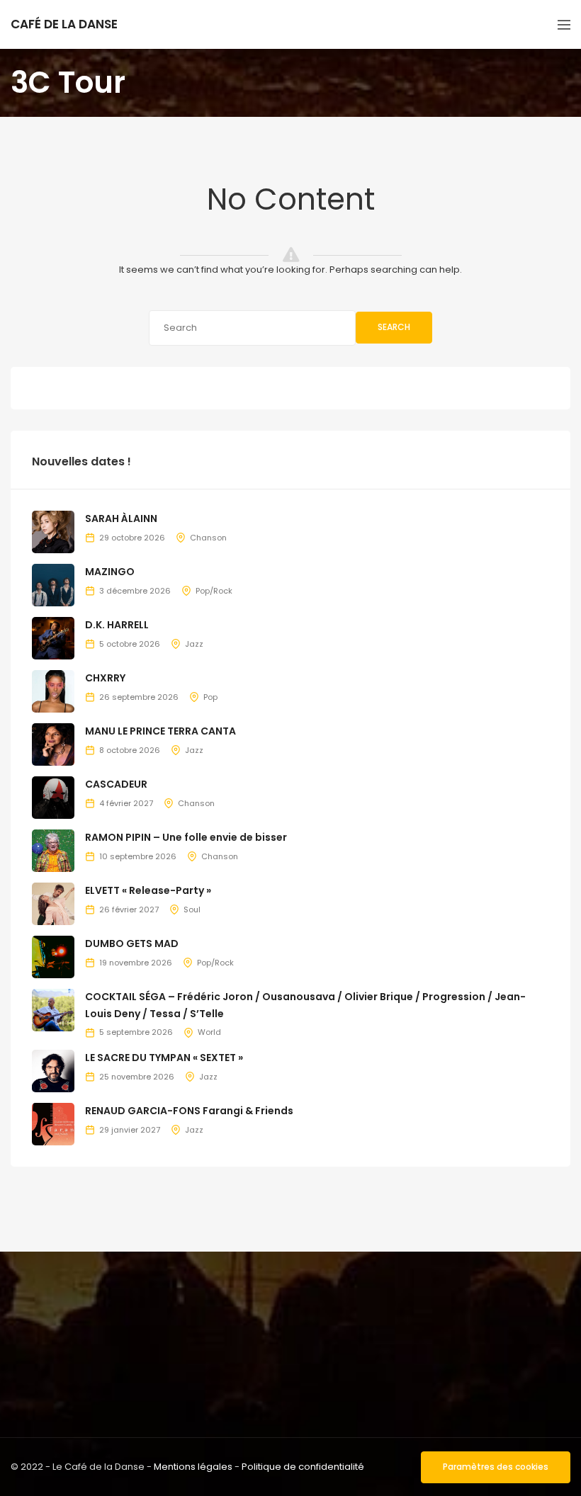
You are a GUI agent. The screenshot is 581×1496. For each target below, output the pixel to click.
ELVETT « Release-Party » (148, 890)
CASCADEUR (116, 784)
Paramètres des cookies (495, 1467)
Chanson (208, 537)
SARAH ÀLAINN (121, 518)
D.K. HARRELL (117, 625)
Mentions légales (193, 1466)
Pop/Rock (214, 590)
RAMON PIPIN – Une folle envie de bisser (186, 837)
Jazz (194, 644)
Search (394, 327)
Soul (192, 909)
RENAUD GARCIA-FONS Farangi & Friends (189, 1111)
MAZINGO (110, 572)
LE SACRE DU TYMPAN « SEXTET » (164, 1057)
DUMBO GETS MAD (132, 943)
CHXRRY (105, 678)
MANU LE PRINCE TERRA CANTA (160, 731)
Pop (210, 697)
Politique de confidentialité (303, 1466)
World (209, 1032)
